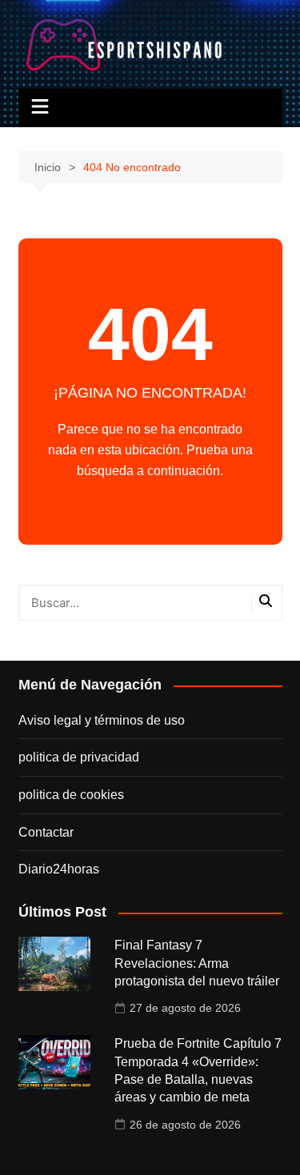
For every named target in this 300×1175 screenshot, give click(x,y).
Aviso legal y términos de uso (101, 720)
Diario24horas (58, 869)
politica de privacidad (78, 757)
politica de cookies (71, 794)
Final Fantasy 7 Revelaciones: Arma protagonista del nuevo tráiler (196, 963)
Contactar (46, 832)
